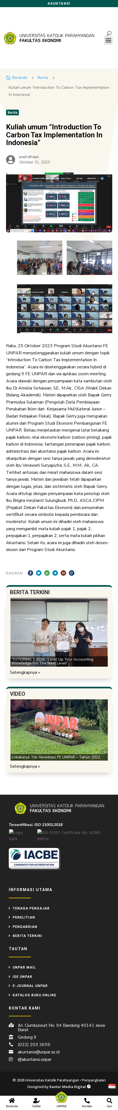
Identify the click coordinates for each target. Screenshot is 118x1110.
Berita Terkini (27, 936)
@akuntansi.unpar (34, 1059)
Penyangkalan (94, 1080)
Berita (43, 77)
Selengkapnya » (25, 672)
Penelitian (24, 917)
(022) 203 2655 (34, 1045)
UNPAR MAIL (24, 967)
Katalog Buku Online (34, 995)
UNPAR (62, 1106)
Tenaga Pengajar (31, 908)
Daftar (36, 1106)
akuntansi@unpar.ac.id (39, 1052)
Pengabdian (25, 927)
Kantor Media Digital (70, 1086)
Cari (109, 1106)
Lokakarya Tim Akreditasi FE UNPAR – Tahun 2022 (56, 757)
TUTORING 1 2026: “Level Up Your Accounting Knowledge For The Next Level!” (52, 661)
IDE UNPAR (22, 977)
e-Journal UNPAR (30, 986)
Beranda (12, 1106)
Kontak (87, 1106)
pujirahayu (29, 156)
